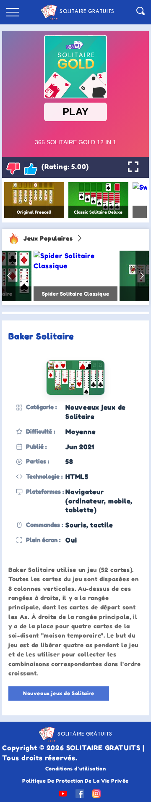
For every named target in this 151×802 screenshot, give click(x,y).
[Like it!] (30, 168)
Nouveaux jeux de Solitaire (58, 693)
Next (142, 276)
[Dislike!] (13, 168)
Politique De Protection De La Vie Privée (75, 781)
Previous (9, 276)
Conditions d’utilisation (75, 768)
